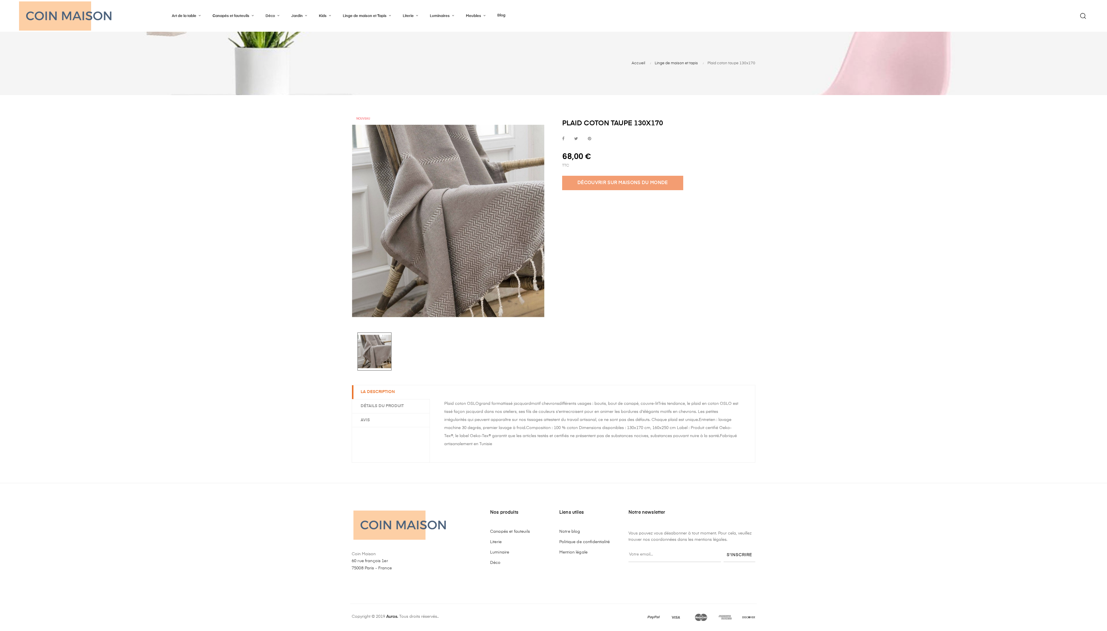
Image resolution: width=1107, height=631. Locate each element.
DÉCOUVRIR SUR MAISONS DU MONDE (622, 183)
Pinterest (589, 139)
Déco (495, 563)
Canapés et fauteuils (510, 532)
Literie (496, 542)
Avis (365, 420)
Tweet (576, 139)
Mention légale (573, 552)
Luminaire (499, 552)
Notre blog (569, 532)
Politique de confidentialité (584, 542)
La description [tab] (378, 392)
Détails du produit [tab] (382, 406)
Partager (563, 139)
